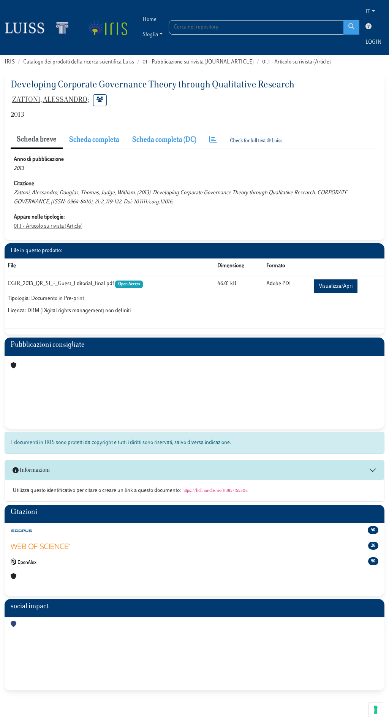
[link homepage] (40, 27)
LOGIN (373, 42)
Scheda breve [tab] (37, 139)
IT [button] (367, 12)
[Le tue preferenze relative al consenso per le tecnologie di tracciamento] (375, 709)
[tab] (213, 140)
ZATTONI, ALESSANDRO (49, 100)
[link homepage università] (107, 27)
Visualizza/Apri (336, 286)
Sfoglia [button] (150, 35)
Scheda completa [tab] (94, 140)
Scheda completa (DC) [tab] (164, 140)
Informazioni (34, 470)
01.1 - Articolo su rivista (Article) (296, 62)
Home (149, 19)
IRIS (10, 62)
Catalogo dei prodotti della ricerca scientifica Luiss (78, 62)
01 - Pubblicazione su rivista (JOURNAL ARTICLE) (198, 62)
